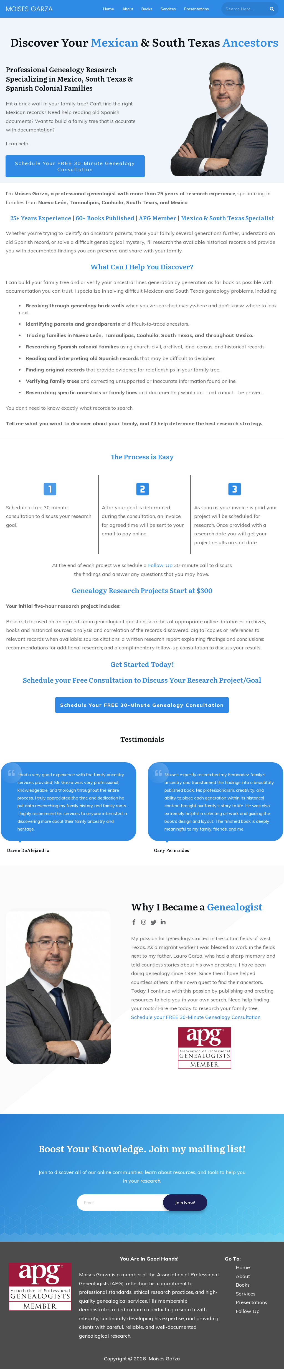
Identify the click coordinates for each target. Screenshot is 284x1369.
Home (237, 1267)
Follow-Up (160, 565)
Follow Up (248, 1311)
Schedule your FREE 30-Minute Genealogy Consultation (195, 1017)
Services (245, 1293)
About (237, 1276)
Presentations (251, 1302)
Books (243, 1285)
